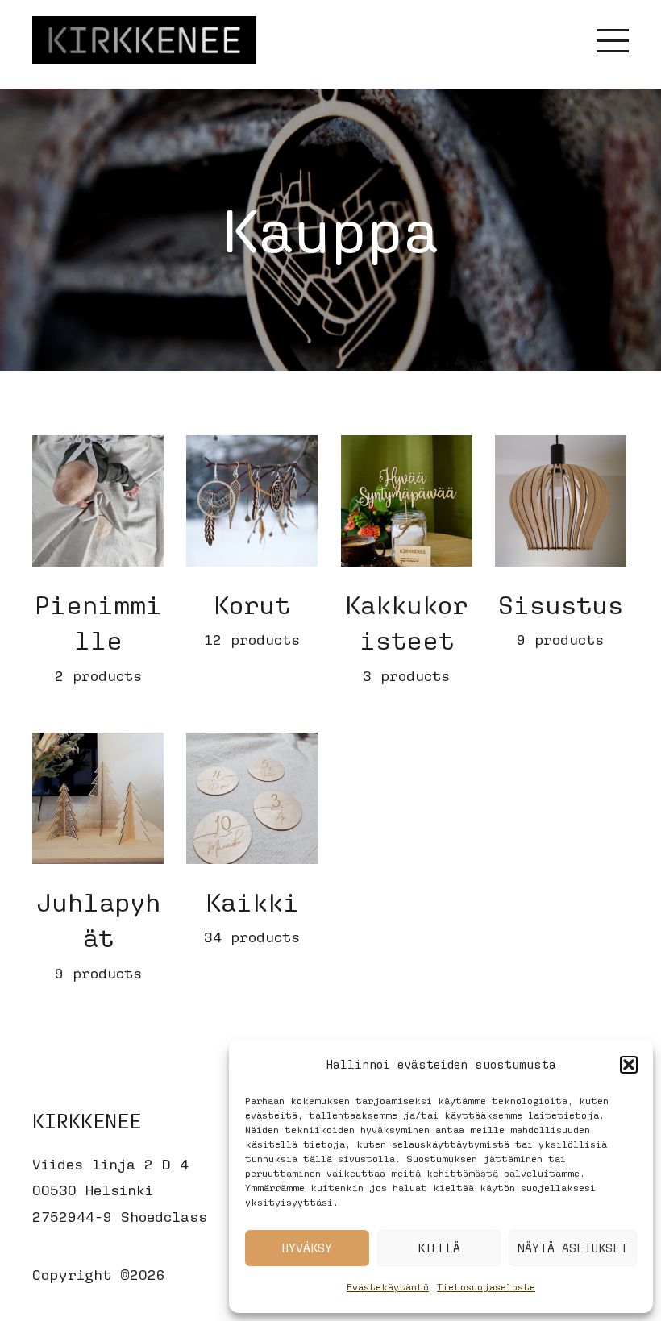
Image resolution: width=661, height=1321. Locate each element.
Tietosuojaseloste (486, 1287)
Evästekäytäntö (388, 1287)
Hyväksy (307, 1248)
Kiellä (439, 1248)
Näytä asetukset (573, 1248)
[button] (629, 1065)
